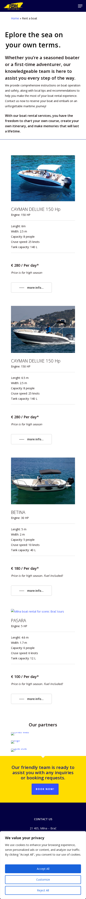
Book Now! (45, 789)
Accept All (43, 869)
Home (15, 18)
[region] (43, 865)
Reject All (43, 890)
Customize (43, 879)
